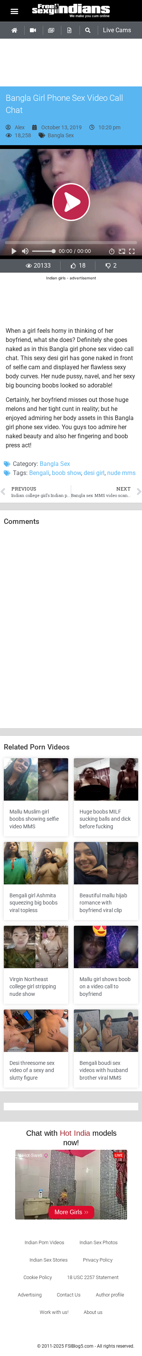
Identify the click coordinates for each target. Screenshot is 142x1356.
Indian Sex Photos (99, 1242)
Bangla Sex (61, 135)
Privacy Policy (97, 1260)
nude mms (121, 473)
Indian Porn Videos (44, 1242)
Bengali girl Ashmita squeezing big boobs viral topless (33, 902)
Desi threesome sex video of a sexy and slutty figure (32, 1070)
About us (93, 1312)
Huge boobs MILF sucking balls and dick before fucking (105, 819)
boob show (66, 473)
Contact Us (69, 1295)
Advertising (30, 1295)
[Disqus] (71, 627)
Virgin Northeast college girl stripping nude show (32, 986)
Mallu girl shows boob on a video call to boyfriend (105, 986)
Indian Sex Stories (49, 1260)
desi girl (94, 473)
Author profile (110, 1295)
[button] (14, 11)
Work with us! (54, 1312)
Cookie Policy (37, 1277)
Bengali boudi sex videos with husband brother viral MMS (104, 1070)
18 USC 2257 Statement (93, 1277)
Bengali (39, 473)
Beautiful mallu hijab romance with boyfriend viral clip (103, 902)
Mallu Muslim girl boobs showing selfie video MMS (34, 819)
